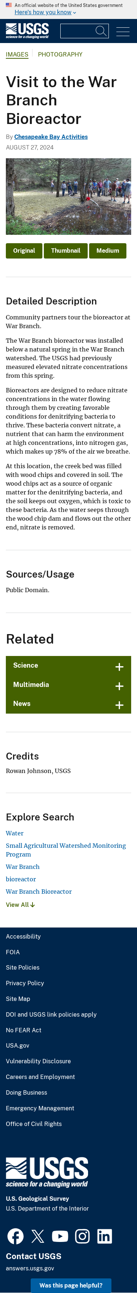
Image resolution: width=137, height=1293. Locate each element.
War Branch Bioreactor (39, 891)
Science (25, 665)
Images (17, 54)
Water (14, 833)
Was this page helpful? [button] (71, 1285)
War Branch (23, 866)
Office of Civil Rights (34, 1124)
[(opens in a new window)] (15, 1235)
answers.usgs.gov (30, 1268)
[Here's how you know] (68, 9)
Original (24, 250)
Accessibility (23, 936)
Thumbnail (65, 250)
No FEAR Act (23, 1030)
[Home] (27, 37)
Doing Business (26, 1093)
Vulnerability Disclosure (38, 1061)
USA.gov (17, 1045)
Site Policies (22, 967)
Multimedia (31, 684)
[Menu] (123, 32)
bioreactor (21, 879)
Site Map (18, 999)
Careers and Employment (40, 1077)
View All (18, 904)
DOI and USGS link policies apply (51, 1015)
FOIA (13, 952)
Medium (107, 250)
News (22, 703)
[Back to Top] (110, 1266)
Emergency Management (40, 1108)
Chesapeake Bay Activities (51, 136)
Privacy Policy (25, 983)
